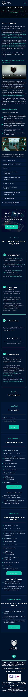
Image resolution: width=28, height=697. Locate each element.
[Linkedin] (14, 656)
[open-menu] (24, 3)
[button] (3, 144)
